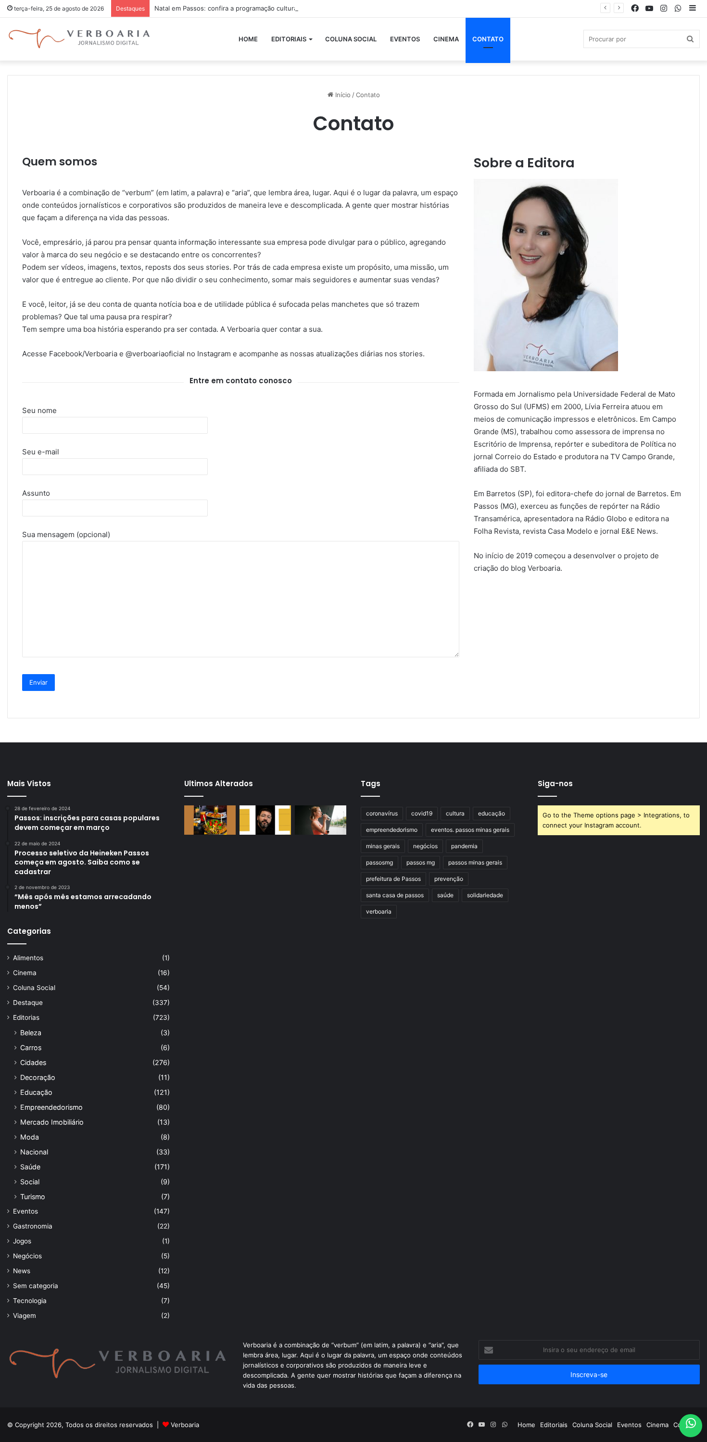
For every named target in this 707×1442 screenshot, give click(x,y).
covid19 (421, 813)
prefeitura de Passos (393, 878)
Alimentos (28, 958)
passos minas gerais (475, 862)
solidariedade (485, 895)
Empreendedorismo (51, 1107)
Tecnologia (30, 1300)
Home (248, 39)
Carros (30, 1047)
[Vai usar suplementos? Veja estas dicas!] (320, 819)
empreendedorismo (391, 829)
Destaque (28, 1002)
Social (29, 1182)
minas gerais (383, 846)
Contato (488, 39)
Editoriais (288, 39)
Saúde (30, 1167)
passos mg (420, 862)
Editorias (26, 1017)
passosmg (379, 862)
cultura (455, 813)
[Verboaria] (79, 39)
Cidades (33, 1062)
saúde (445, 895)
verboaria (378, 911)
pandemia (464, 846)
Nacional (34, 1152)
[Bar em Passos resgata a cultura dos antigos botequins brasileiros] (210, 819)
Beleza (30, 1032)
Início (342, 95)
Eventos (405, 39)
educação (491, 813)
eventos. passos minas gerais (470, 829)
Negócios (27, 1256)
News (21, 1271)
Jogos (22, 1241)
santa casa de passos (395, 895)
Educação (36, 1092)
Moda (29, 1137)
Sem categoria (35, 1286)
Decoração (37, 1077)
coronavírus (382, 813)
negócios (425, 846)
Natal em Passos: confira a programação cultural (226, 8)
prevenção (448, 878)
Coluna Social (351, 39)
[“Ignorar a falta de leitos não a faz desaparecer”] (265, 819)
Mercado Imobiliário (52, 1122)
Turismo (32, 1196)
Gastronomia (32, 1226)
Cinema (446, 39)
